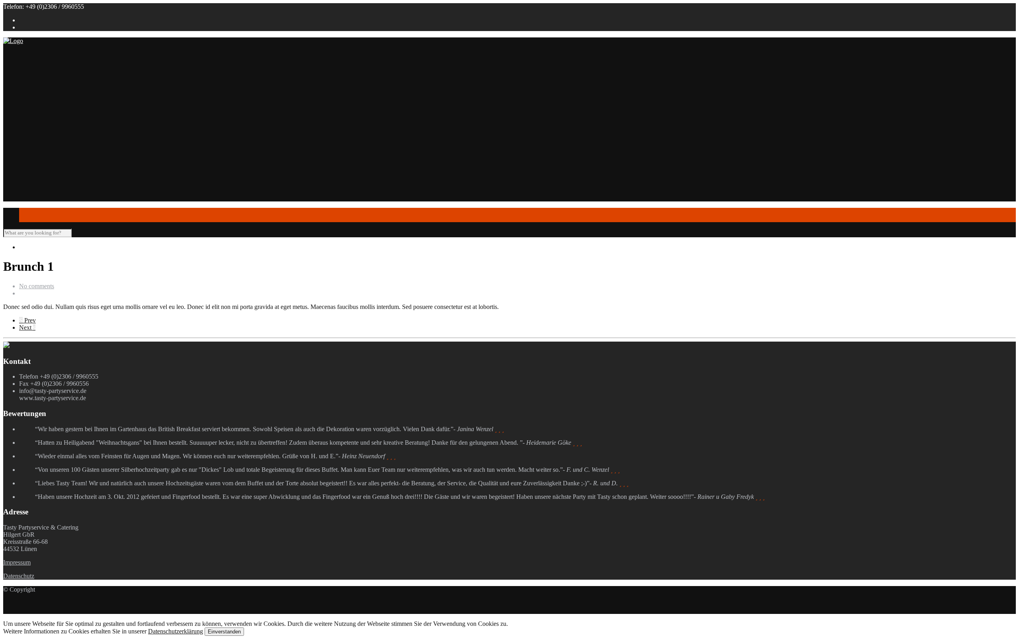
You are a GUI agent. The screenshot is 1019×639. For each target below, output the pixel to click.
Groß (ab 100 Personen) (65, 173)
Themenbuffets (70, 102)
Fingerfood (49, 138)
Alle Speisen (51, 145)
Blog (25, 202)
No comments (36, 286)
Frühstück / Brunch (75, 123)
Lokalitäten (33, 159)
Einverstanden (224, 632)
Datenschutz (18, 576)
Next (27, 327)
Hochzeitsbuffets (72, 109)
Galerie (28, 195)
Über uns (30, 73)
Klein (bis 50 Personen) (64, 166)
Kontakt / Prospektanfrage (52, 209)
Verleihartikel (51, 188)
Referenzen (49, 80)
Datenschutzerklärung (175, 631)
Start (25, 66)
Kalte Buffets (67, 130)
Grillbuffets (65, 116)
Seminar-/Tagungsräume (65, 181)
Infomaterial (34, 152)
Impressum (17, 562)
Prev (27, 320)
